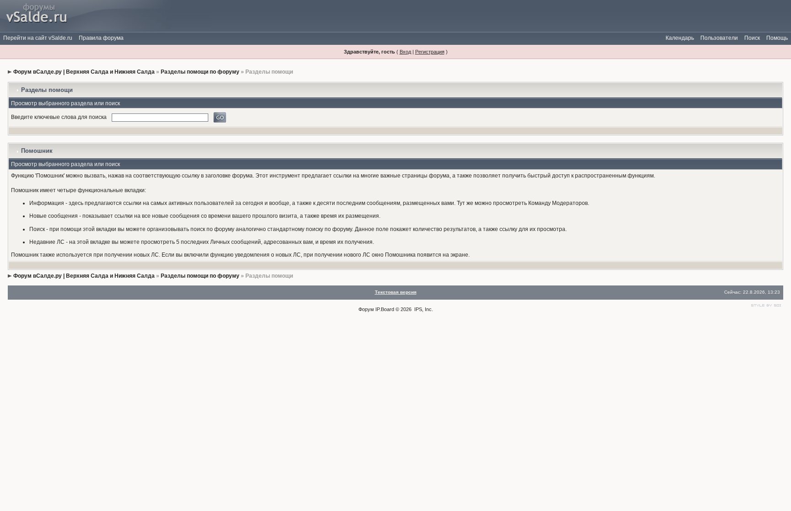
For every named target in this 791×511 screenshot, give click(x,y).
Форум (366, 309)
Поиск (752, 38)
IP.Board (384, 309)
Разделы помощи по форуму (200, 72)
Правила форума (101, 38)
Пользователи (719, 38)
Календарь (680, 38)
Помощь (777, 38)
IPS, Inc (423, 309)
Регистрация (429, 51)
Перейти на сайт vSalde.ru (37, 38)
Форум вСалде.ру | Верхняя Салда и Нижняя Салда (84, 72)
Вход (405, 51)
